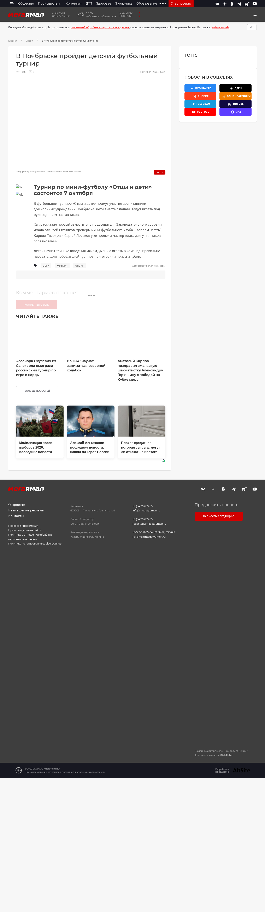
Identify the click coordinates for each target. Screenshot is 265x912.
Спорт (29, 40)
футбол (62, 265)
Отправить (224, 711)
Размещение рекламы (26, 510)
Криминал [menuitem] (74, 3)
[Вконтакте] (217, 3)
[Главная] (26, 14)
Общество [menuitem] (26, 3)
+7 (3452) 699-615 (164, 532)
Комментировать (36, 304)
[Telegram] (239, 3)
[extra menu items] (162, 3)
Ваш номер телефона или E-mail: (225, 549)
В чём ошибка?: (90, 788)
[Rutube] (247, 3)
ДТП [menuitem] (89, 3)
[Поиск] (255, 15)
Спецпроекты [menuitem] (181, 3)
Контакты (16, 516)
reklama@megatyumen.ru (149, 536)
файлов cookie (220, 27)
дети (46, 265)
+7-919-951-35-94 (142, 532)
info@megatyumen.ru (146, 510)
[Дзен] (225, 3)
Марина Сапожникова (152, 265)
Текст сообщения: (216, 570)
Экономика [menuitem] (123, 3)
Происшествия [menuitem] (49, 3)
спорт (79, 265)
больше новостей (37, 391)
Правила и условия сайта (24, 530)
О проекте (16, 505)
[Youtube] (255, 3)
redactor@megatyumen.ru (149, 523)
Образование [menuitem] (146, 3)
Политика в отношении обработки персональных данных (30, 537)
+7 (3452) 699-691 (142, 506)
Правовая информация (23, 525)
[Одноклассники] (232, 3)
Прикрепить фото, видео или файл (225, 634)
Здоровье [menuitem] (103, 3)
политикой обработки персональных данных (100, 27)
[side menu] (12, 3)
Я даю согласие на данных (223, 668)
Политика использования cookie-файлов (34, 543)
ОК (251, 27)
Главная (12, 40)
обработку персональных (223, 668)
